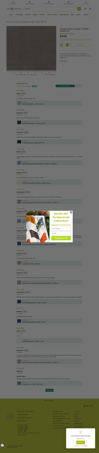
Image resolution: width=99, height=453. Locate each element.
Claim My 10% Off (61, 238)
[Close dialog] (71, 212)
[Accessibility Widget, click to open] (2, 445)
